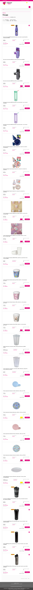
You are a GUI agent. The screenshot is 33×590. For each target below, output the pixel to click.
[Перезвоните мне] (24, 3)
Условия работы (5, 0)
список (27, 22)
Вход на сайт (23, 0)
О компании (12, 586)
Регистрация (27, 0)
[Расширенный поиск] (28, 7)
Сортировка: (4, 20)
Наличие (15, 20)
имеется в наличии (13, 19)
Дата (12, 20)
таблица (28, 22)
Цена (10, 20)
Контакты (20, 586)
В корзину (27, 64)
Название (7, 20)
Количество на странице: (24, 578)
